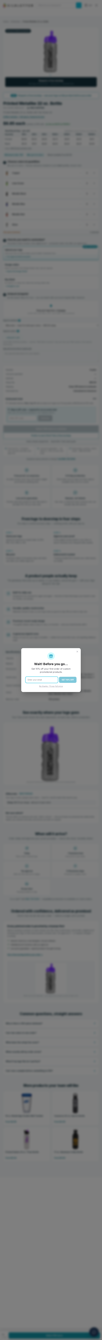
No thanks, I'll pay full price (51, 686)
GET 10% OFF (68, 680)
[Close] (77, 651)
